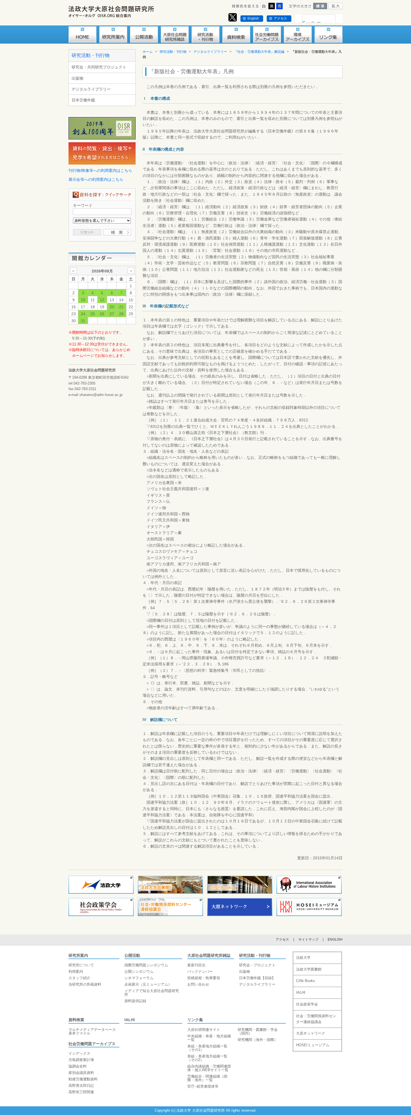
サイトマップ (308, 939)
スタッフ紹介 (79, 978)
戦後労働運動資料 (83, 1079)
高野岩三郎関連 (81, 1092)
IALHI (129, 1019)
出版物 (77, 78)
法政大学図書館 (309, 969)
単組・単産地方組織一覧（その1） (207, 1048)
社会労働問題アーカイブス (91, 1044)
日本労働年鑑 (83, 100)
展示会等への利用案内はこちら (95, 179)
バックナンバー (200, 971)
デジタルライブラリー (91, 89)
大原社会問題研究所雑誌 (208, 955)
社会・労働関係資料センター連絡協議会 (316, 1019)
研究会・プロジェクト (257, 965)
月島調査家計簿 (81, 1060)
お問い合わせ (198, 984)
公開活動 (132, 955)
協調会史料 (77, 1066)
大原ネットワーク (310, 1033)
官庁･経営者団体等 (202, 1086)
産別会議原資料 (81, 1073)
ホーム (148, 52)
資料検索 (76, 1019)
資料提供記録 (135, 1001)
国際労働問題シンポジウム (146, 965)
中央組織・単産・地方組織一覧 (209, 1038)
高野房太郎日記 (81, 1085)
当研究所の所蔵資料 (84, 984)
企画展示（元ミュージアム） (148, 984)
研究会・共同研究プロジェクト (99, 67)
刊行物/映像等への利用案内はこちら (100, 170)
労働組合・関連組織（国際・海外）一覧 (207, 1078)
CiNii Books (305, 981)
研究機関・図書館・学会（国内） (258, 1031)
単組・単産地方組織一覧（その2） (207, 1058)
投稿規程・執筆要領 (203, 978)
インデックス (79, 1053)
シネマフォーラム (138, 978)
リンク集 (195, 1019)
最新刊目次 (196, 965)
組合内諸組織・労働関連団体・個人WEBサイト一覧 (209, 1068)
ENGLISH (335, 939)
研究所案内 (78, 955)
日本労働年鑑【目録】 (257, 978)
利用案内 (75, 971)
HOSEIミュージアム (312, 1045)
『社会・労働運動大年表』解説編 (259, 52)
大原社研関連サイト (203, 1030)
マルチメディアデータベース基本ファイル (92, 1031)
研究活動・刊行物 (91, 55)
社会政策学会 (307, 1004)
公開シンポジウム (138, 971)
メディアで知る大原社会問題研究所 (151, 993)
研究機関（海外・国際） (258, 1040)
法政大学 (303, 957)
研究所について (81, 965)
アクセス (280, 18)
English (253, 18)
